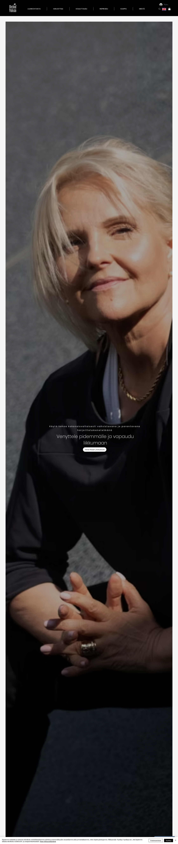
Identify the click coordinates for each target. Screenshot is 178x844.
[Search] (159, 9)
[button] (58, 8)
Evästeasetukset (155, 840)
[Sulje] (175, 840)
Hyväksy (168, 840)
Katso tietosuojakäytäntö (48, 841)
